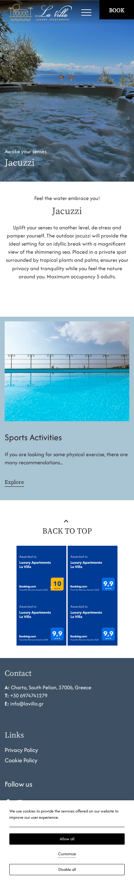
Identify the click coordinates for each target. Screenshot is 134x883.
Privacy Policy (21, 750)
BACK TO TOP (67, 530)
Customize (67, 854)
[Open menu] (86, 12)
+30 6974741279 (28, 695)
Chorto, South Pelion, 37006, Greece (51, 687)
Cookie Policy (21, 760)
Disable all (67, 869)
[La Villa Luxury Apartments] (39, 12)
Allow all (67, 839)
